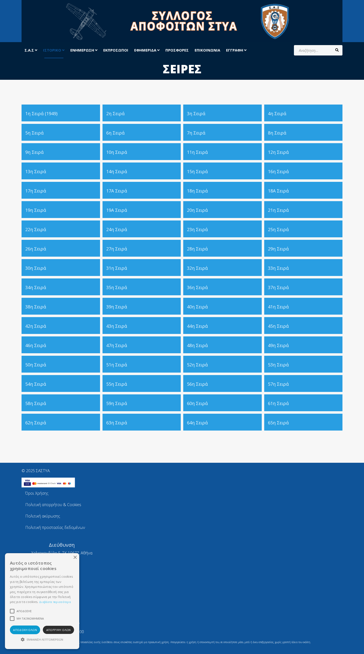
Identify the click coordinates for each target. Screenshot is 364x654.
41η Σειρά (278, 307)
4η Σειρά (277, 113)
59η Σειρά (116, 403)
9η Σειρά (34, 152)
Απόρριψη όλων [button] (58, 630)
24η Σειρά (116, 229)
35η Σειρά (116, 287)
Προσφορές (177, 50)
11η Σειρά (197, 152)
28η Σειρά (197, 249)
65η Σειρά (278, 423)
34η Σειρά (35, 287)
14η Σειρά (116, 171)
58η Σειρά (35, 403)
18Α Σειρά (278, 191)
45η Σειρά (278, 326)
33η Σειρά (278, 268)
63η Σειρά (116, 423)
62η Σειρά (35, 423)
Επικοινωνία (207, 50)
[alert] (42, 601)
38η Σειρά (35, 307)
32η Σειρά (197, 268)
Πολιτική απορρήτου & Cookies (53, 504)
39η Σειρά (116, 307)
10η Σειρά (116, 152)
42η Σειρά (35, 326)
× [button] (75, 557)
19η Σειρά (35, 210)
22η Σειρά (35, 229)
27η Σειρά (116, 249)
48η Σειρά (197, 345)
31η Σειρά (116, 268)
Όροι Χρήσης (37, 493)
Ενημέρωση (82, 50)
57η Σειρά (278, 384)
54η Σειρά (35, 384)
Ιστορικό (52, 50)
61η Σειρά (278, 403)
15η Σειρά (197, 171)
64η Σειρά (197, 423)
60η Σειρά (197, 403)
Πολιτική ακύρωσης (42, 516)
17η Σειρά (35, 191)
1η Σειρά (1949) (41, 113)
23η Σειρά (197, 229)
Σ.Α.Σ (29, 50)
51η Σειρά (116, 365)
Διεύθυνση (62, 545)
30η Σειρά (35, 268)
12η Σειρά (278, 152)
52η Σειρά (197, 365)
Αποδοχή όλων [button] (25, 630)
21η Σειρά (278, 210)
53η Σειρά (278, 365)
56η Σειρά (197, 384)
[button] (42, 640)
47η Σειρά (116, 345)
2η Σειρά (115, 113)
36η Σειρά (197, 287)
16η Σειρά (278, 171)
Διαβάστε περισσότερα (55, 602)
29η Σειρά (278, 249)
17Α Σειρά (116, 191)
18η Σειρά (197, 191)
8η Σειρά (277, 133)
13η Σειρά (35, 171)
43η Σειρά (116, 326)
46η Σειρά (35, 345)
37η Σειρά (278, 287)
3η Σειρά (196, 113)
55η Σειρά (116, 384)
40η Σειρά (197, 307)
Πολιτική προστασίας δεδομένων (55, 527)
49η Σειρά (278, 345)
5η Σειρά (34, 133)
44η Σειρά (197, 326)
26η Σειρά (35, 249)
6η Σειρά (115, 133)
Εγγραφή (235, 50)
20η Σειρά (197, 210)
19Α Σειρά (116, 210)
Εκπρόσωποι (115, 50)
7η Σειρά (196, 133)
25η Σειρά (278, 229)
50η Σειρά (35, 365)
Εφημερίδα (145, 50)
